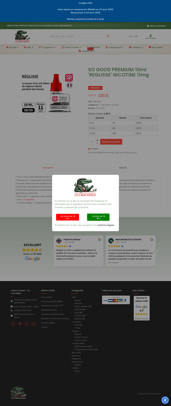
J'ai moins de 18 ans (67, 217)
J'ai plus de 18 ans (98, 217)
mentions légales (105, 225)
